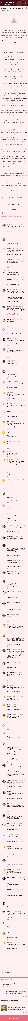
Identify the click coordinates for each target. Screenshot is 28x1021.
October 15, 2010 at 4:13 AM (14, 624)
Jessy (8, 544)
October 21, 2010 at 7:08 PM (14, 814)
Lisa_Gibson (9, 306)
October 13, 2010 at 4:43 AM (19, 525)
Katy (7, 581)
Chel (7, 922)
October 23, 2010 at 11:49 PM (16, 869)
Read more (24, 996)
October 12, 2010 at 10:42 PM (15, 493)
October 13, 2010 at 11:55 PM (14, 581)
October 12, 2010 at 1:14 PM (17, 319)
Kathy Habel (9, 536)
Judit (8, 624)
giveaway (10, 216)
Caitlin (8, 392)
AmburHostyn (10, 764)
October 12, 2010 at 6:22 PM (17, 451)
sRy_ (8, 403)
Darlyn (8, 270)
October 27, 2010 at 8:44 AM (14, 922)
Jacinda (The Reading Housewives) (14, 602)
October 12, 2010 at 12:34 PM (19, 239)
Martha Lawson (10, 479)
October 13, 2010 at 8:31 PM (18, 560)
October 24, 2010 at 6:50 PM (18, 889)
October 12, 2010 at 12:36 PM (16, 248)
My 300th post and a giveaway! (10, 1000)
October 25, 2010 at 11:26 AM (15, 911)
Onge (8, 814)
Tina (7, 459)
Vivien (8, 859)
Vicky (8, 432)
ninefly (8, 591)
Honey (8, 421)
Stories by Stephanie (11, 360)
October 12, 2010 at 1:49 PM (16, 329)
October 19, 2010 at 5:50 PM (19, 780)
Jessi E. (8, 348)
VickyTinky (9, 319)
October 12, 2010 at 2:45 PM (12, 361)
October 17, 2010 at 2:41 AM (14, 662)
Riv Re (8, 571)
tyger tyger (4, 219)
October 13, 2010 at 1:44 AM (15, 505)
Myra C (8, 381)
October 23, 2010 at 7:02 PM (15, 859)
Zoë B (8, 834)
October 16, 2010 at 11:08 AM (16, 649)
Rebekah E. (9, 411)
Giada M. (8, 224)
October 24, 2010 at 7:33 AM (19, 877)
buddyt (8, 505)
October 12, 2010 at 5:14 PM (15, 421)
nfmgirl (8, 911)
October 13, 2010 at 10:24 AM (18, 536)
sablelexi (8, 803)
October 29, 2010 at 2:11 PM (14, 942)
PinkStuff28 (9, 696)
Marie (8, 614)
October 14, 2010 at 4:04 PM (15, 614)
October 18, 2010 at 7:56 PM (15, 725)
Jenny (8, 338)
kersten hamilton (17, 216)
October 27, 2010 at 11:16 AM (15, 932)
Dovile (8, 932)
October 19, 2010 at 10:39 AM (14, 732)
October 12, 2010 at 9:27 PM (18, 469)
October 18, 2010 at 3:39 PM (17, 714)
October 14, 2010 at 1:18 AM (15, 591)
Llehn (8, 493)
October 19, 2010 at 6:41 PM (16, 791)
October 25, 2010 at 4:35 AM (14, 903)
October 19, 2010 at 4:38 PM (18, 764)
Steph (8, 371)
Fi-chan (8, 635)
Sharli (8, 685)
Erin (7, 732)
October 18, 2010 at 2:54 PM (14, 704)
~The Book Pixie (10, 877)
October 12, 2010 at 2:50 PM (15, 370)
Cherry (8, 742)
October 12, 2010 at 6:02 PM (14, 441)
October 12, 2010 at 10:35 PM (19, 479)
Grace (8, 725)
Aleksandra (9, 714)
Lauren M (9, 791)
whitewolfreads (10, 525)
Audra (8, 289)
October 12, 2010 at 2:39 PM (15, 348)
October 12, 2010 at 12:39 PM (18, 259)
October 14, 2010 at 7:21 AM (12, 603)
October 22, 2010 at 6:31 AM (15, 834)
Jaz (7, 704)
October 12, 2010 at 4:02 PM (14, 403)
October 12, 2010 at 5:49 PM (14, 432)
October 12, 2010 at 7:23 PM (14, 459)
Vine (7, 441)
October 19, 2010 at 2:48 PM (15, 742)
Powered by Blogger (14, 1018)
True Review (10, 2)
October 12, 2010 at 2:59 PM (15, 381)
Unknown (9, 329)
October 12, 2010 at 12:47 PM (18, 279)
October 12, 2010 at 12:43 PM (15, 270)
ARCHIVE (4, 216)
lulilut (8, 942)
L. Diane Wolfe (10, 239)
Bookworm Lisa (10, 780)
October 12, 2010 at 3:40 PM (15, 392)
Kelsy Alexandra (10, 672)
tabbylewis (9, 451)
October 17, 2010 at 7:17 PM (19, 672)
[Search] (26, 3)
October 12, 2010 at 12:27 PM (16, 224)
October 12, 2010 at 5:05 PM (17, 411)
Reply (8, 236)
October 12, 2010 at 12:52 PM (15, 289)
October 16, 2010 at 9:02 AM (15, 634)
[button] (26, 8)
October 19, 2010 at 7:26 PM (16, 803)
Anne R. (8, 823)
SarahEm (9, 248)
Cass (8, 662)
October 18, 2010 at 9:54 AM (17, 696)
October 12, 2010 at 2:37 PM (15, 338)
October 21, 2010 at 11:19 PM (16, 823)
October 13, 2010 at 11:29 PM (15, 571)
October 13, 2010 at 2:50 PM (15, 544)
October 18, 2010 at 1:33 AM (15, 685)
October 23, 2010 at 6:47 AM (16, 846)
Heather (8, 649)
